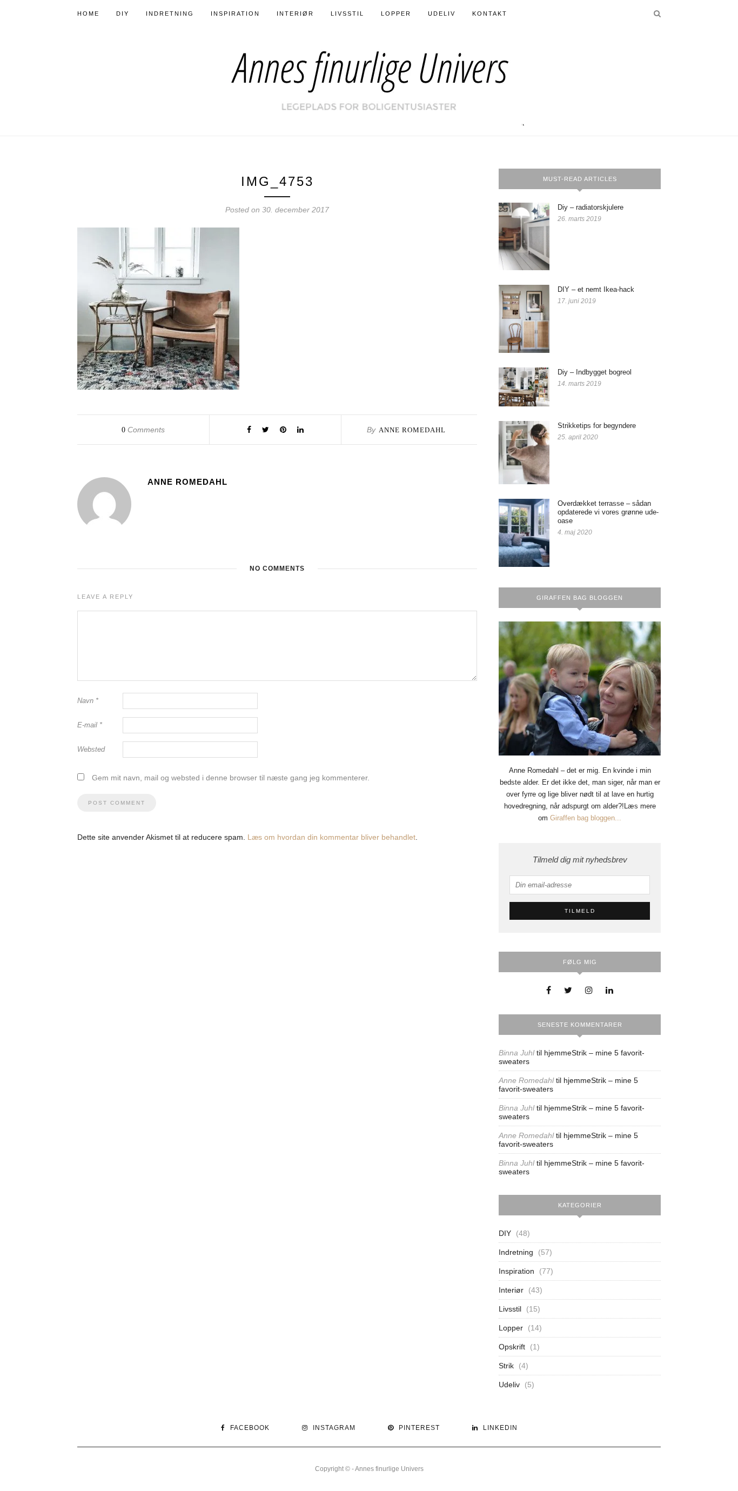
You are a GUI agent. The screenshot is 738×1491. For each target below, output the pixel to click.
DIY (122, 13)
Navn (87, 701)
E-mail (89, 725)
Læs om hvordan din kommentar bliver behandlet (331, 837)
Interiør (295, 13)
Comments (143, 429)
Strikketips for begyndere (597, 426)
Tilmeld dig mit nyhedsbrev (580, 859)
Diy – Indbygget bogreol (595, 372)
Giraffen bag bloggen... (585, 818)
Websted (91, 749)
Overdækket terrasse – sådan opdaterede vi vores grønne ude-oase (608, 512)
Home (88, 13)
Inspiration (235, 13)
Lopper (396, 13)
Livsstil (347, 13)
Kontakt (489, 13)
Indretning (170, 13)
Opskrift (512, 1346)
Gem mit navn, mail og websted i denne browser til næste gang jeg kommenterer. (231, 777)
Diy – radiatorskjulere (590, 207)
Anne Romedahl (412, 430)
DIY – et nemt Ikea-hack (596, 289)
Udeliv (441, 13)
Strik (506, 1365)
